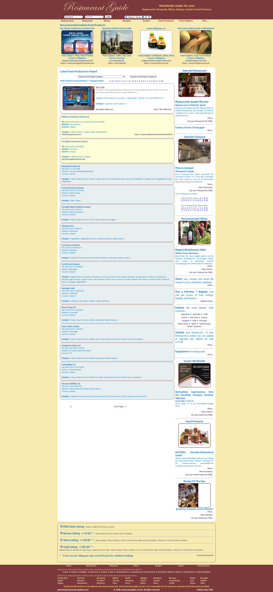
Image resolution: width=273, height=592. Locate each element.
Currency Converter (205, 555)
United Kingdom (203, 572)
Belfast (115, 578)
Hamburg (129, 581)
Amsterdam (63, 578)
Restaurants (91, 566)
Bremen (172, 578)
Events (181, 566)
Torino (192, 583)
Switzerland (189, 572)
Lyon (192, 581)
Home (68, 566)
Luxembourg (136, 572)
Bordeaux (157, 578)
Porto (127, 583)
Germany (94, 572)
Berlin (127, 578)
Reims (143, 583)
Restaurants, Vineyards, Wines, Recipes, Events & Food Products (176, 9)
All (162, 81)
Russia (170, 572)
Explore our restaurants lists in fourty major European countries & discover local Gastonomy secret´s (100, 570)
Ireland (104, 572)
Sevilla (171, 583)
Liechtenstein (122, 572)
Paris (115, 583)
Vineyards (113, 566)
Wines (136, 566)
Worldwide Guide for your (177, 6)
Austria (74, 572)
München (101, 583)
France (65, 572)
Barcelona (101, 578)
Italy (111, 572)
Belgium (83, 572)
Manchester (82, 583)
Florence (81, 581)
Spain (178, 572)
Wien (202, 583)
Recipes (158, 566)
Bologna (143, 578)
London (156, 581)
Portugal (161, 572)
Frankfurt (101, 581)
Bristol (192, 578)
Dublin (60, 581)
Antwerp (81, 578)
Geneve (116, 581)
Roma (155, 583)
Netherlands (149, 572)
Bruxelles (204, 578)
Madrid (203, 581)
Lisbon (143, 581)
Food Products (203, 566)
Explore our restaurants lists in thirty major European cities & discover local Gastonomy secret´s (97, 576)
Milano (60, 583)
